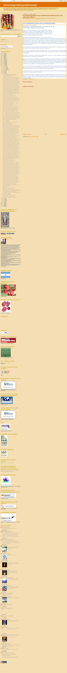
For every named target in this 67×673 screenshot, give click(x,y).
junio (3, 72)
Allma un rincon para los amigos (8, 652)
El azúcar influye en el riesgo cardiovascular (10, 158)
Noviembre (4, 605)
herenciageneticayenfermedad (20, 5)
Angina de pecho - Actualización (8, 161)
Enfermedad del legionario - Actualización (9, 191)
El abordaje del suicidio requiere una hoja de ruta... (11, 139)
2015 (3, 64)
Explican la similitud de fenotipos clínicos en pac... (10, 145)
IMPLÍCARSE (5, 186)
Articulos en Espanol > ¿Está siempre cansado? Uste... (11, 117)
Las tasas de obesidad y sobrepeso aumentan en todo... (11, 87)
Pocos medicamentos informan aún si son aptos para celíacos (39, 23)
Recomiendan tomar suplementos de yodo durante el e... (12, 148)
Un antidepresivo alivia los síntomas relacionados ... (11, 91)
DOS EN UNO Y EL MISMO (6, 594)
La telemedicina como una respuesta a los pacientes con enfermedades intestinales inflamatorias (13, 587)
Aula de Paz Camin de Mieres (7, 577)
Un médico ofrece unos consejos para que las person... (11, 82)
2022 (3, 57)
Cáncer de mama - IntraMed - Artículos (9, 96)
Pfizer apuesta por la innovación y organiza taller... (11, 182)
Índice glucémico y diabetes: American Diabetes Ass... (11, 108)
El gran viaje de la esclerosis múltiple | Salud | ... (10, 175)
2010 (3, 205)
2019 (3, 60)
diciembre (4, 66)
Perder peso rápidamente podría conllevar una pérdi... (11, 90)
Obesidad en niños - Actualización (8, 159)
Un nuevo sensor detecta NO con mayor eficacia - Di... (11, 140)
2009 (3, 206)
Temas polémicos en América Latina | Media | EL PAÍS (11, 125)
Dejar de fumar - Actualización (7, 124)
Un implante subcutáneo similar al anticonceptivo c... (11, 163)
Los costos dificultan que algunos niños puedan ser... (11, 170)
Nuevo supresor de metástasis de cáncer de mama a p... (12, 138)
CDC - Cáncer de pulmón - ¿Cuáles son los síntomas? (11, 112)
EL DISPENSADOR (5, 527)
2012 (3, 203)
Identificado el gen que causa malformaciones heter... (11, 141)
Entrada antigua (63, 134)
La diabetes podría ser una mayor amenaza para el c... (11, 169)
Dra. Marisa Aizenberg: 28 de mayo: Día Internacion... (11, 162)
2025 (3, 54)
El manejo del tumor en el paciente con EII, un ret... (11, 142)
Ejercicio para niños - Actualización (8, 102)
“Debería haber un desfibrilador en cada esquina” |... (11, 77)
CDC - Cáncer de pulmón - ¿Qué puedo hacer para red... (12, 113)
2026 (3, 53)
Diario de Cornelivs (5, 569)
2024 (3, 55)
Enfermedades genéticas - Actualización (9, 134)
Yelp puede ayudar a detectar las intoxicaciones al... (11, 165)
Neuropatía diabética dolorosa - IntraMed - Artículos (11, 101)
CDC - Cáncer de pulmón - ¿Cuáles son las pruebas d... (11, 116)
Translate (9, 48)
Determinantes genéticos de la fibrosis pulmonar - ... (11, 98)
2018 (3, 61)
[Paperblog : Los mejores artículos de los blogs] (4, 333)
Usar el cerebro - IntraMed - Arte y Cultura (9, 95)
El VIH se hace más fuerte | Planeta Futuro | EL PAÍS (11, 126)
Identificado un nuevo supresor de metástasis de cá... (11, 150)
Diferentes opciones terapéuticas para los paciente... (11, 100)
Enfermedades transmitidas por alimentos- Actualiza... (11, 192)
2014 (3, 65)
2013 (3, 202)
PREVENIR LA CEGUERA (7, 596)
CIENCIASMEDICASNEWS (7, 531)
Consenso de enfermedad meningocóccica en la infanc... (12, 99)
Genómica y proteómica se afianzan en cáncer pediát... (11, 143)
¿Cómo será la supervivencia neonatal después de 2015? (12, 153)
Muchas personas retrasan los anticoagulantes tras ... (11, 89)
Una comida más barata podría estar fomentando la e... (11, 167)
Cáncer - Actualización (6, 121)
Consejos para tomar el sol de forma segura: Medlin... (11, 174)
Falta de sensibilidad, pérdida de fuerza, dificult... (10, 176)
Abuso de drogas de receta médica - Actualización (11, 122)
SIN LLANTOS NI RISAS (11, 637)
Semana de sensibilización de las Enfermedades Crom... (11, 184)
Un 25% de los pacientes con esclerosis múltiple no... (11, 177)
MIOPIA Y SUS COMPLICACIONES (13, 597)
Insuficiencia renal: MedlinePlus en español (9, 119)
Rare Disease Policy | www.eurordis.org (9, 187)
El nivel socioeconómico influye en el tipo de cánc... (11, 152)
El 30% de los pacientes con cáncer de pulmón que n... (11, 151)
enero (4, 201)
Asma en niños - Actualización (7, 123)
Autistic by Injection (6, 619)
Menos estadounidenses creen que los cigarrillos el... (11, 168)
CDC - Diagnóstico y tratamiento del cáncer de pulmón (11, 115)
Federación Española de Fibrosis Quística (9, 183)
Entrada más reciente (27, 134)
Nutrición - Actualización (6, 193)
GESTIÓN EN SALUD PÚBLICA (8, 539)
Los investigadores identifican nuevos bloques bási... (11, 88)
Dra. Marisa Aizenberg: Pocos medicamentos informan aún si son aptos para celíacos (39, 18)
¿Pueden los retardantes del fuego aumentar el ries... (11, 93)
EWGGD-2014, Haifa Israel (7, 185)
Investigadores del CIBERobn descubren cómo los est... (11, 144)
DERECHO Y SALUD (6, 553)
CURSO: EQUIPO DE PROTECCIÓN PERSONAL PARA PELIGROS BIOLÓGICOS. (13, 548)
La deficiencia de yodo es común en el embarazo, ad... (11, 173)
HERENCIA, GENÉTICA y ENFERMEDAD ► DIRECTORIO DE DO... (10, 76)
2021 (3, 58)
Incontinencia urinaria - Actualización (8, 196)
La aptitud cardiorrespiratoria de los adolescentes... (11, 85)
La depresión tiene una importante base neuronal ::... (11, 132)
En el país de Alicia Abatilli (7, 604)
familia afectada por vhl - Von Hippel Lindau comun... (11, 189)
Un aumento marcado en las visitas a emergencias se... (11, 166)
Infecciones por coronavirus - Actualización (9, 197)
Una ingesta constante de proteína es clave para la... (11, 164)
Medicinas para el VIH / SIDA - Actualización (9, 160)
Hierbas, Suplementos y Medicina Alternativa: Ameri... (11, 118)
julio (3, 71)
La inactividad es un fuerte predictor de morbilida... (11, 149)
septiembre (5, 69)
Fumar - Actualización (6, 120)
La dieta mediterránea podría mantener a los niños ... (11, 84)
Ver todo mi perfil (4, 267)
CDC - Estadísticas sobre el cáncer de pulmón (10, 114)
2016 (3, 63)
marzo (4, 199)
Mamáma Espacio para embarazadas (9, 654)
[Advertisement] (33, 124)
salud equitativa (10, 238)
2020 (3, 59)
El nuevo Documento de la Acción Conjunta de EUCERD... (12, 190)
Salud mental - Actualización (7, 194)
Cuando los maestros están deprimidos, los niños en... (11, 86)
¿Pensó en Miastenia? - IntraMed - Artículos (10, 74)
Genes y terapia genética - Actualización (9, 136)
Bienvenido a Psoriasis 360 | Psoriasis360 (10, 657)
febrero (4, 200)
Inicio (46, 134)
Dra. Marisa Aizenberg (6, 585)
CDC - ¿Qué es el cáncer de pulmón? (9, 110)
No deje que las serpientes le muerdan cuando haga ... (11, 172)
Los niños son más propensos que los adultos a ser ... (11, 83)
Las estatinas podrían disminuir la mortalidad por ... (11, 97)
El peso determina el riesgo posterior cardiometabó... (11, 147)
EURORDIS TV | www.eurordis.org (8, 188)
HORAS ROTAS (5, 561)
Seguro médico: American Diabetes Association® (10, 109)
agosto (4, 70)
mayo (4, 73)
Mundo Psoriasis (5, 627)
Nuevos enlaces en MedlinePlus (8, 94)
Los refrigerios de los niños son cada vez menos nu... (11, 171)
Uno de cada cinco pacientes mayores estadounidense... (12, 92)
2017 (3, 62)
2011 (3, 204)
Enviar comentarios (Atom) (34, 136)
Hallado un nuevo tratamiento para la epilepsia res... (11, 133)
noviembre (4, 67)
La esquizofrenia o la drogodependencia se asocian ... (11, 131)
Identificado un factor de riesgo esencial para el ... (10, 137)
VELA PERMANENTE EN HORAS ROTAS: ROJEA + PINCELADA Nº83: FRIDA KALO (13, 563)
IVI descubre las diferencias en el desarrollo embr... (11, 146)
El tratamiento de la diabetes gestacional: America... (11, 107)
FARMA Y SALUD (5, 648)
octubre (4, 68)
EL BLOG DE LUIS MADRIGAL (7, 593)
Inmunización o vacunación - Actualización (9, 195)
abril (3, 198)
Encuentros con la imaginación (8, 615)
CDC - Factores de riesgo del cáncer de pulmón (10, 111)
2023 (3, 56)
